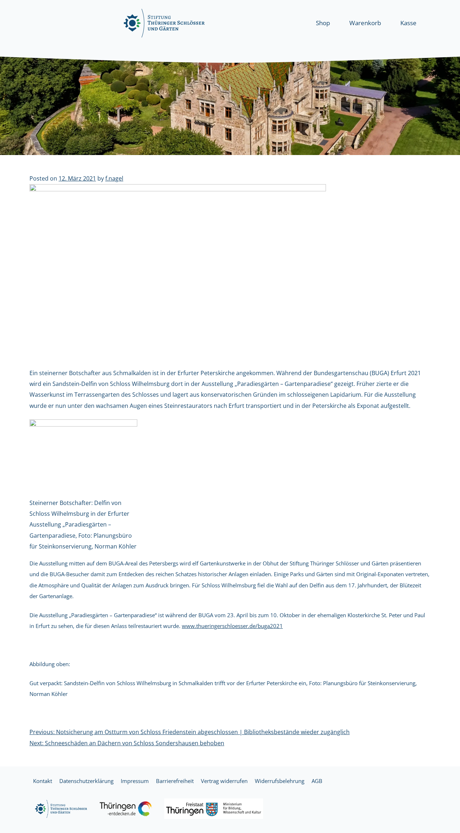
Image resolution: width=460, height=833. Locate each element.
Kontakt (42, 780)
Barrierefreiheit (175, 780)
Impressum (135, 780)
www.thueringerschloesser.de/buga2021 (232, 625)
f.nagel (114, 178)
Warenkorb (365, 23)
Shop (323, 23)
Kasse (408, 23)
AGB (317, 780)
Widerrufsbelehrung (279, 780)
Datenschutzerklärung (86, 780)
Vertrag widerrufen (224, 780)
